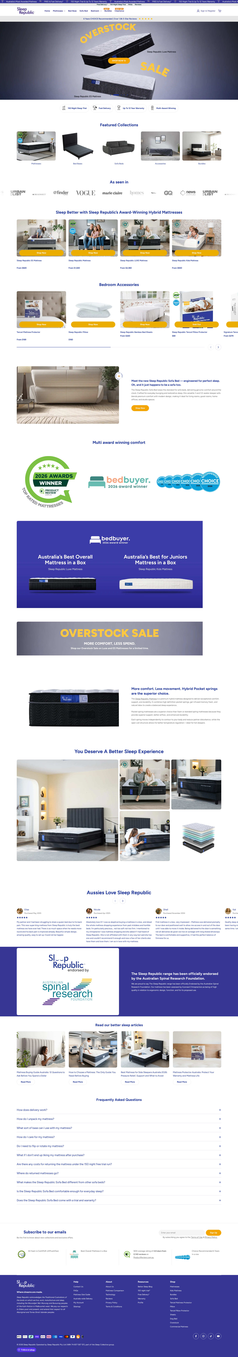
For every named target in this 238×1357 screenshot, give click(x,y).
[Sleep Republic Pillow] (93, 309)
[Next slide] (127, 94)
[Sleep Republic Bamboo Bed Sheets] (145, 309)
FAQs (130, 4)
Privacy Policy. (211, 1237)
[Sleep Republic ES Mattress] (41, 237)
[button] (113, 95)
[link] (49, 482)
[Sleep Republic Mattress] (93, 237)
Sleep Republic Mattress (146, 699)
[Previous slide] (110, 94)
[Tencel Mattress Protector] (41, 309)
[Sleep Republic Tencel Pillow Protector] (196, 309)
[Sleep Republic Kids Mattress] (196, 237)
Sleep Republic (29, 1344)
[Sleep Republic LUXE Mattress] (145, 237)
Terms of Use (197, 1237)
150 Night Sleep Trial (118, 4)
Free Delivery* (102, 4)
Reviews (138, 4)
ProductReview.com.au (144, 1257)
